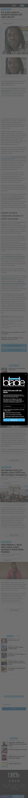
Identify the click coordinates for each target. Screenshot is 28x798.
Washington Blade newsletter (13, 412)
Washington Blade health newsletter (14, 416)
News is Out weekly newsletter (13, 414)
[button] (14, 413)
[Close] (25, 374)
